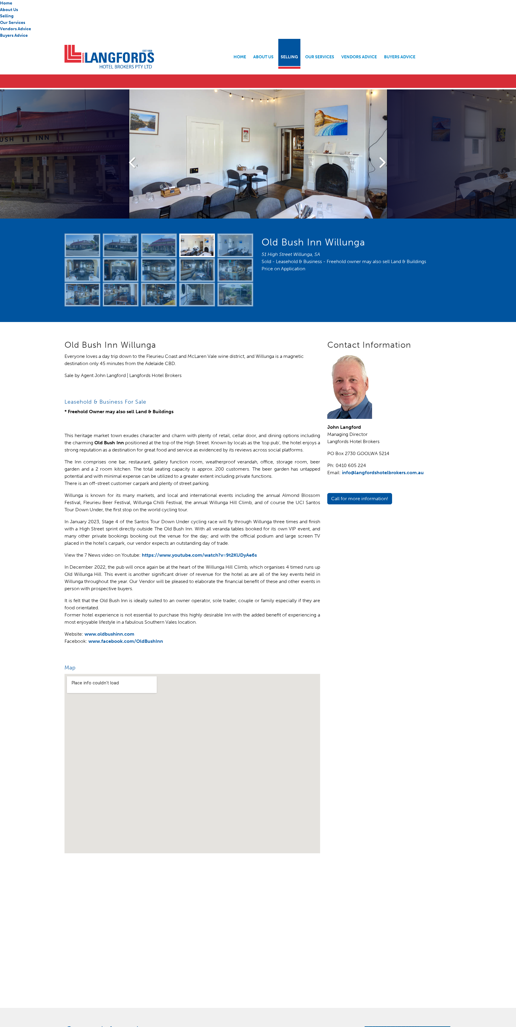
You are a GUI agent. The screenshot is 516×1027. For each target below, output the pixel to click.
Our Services (12, 22)
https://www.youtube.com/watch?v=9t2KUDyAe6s (199, 555)
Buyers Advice (14, 35)
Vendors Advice (15, 28)
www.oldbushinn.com (109, 634)
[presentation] (133, 163)
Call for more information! (359, 498)
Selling (6, 16)
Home (6, 3)
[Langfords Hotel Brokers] (143, 56)
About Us (9, 9)
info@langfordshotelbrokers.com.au (383, 472)
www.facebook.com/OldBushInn (125, 641)
